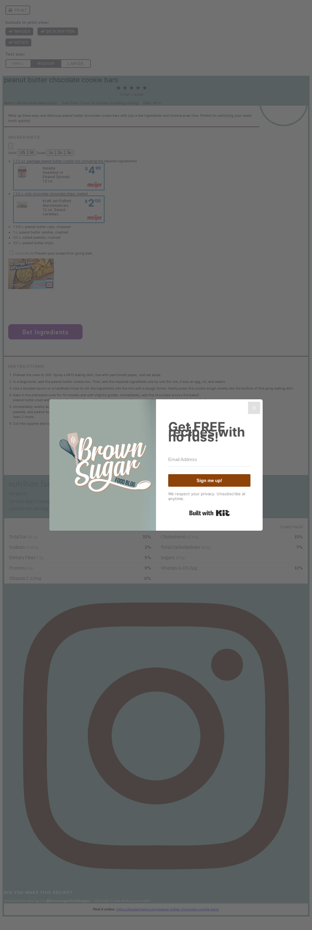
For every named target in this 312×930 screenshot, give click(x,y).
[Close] (254, 408)
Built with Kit (209, 512)
